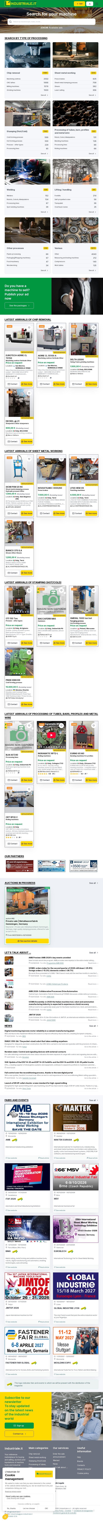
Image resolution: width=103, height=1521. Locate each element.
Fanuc (24, 1047)
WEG (24, 1036)
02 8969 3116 (12, 1516)
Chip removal (34, 1454)
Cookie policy (83, 1473)
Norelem (25, 1057)
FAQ (79, 1457)
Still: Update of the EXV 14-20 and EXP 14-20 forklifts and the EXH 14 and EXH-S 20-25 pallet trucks (49, 1062)
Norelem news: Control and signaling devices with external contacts (35, 1052)
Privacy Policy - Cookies (62, 1511)
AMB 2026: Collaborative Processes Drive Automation (53, 991)
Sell (81, 4)
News (55, 1464)
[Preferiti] (29, 327)
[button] (17, 480)
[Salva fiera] (46, 1108)
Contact (13, 384)
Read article (44, 1158)
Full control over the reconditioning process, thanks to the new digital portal (39, 1073)
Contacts (81, 1465)
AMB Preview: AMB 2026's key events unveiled (50, 958)
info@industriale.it (13, 1512)
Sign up (20, 1425)
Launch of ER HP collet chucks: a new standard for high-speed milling (36, 1083)
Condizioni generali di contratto (64, 1513)
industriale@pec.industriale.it (21, 1514)
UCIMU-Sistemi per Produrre (57, 984)
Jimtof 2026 (51, 1020)
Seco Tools (26, 1088)
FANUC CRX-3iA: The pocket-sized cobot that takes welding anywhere (36, 1041)
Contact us (18, 1433)
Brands (80, 1461)
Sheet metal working (37, 1457)
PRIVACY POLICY (84, 1469)
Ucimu (48, 976)
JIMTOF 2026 (35, 1015)
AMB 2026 (50, 997)
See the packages (18, 305)
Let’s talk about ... (60, 1467)
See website (12, 1158)
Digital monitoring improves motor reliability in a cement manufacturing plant (39, 1031)
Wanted (56, 1460)
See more (28, 384)
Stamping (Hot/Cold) (37, 1461)
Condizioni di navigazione (83, 1511)
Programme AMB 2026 (55, 963)
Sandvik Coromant (29, 1078)
